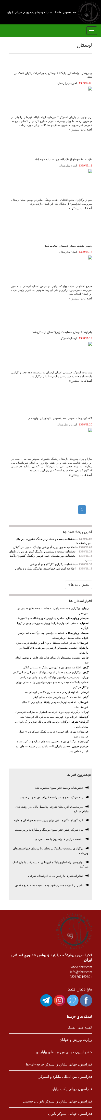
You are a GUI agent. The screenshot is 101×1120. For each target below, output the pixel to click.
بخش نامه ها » (78, 585)
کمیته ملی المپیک (79, 1027)
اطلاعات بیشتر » (80, 129)
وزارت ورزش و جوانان (76, 1040)
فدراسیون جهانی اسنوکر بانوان (70, 1114)
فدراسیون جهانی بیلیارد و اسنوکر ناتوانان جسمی (57, 1101)
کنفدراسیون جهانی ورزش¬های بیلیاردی (64, 1052)
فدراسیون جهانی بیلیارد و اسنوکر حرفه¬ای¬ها (59, 1064)
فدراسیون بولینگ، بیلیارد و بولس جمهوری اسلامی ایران (41, 12)
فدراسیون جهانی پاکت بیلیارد (71, 1089)
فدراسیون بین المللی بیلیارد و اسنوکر (65, 1077)
